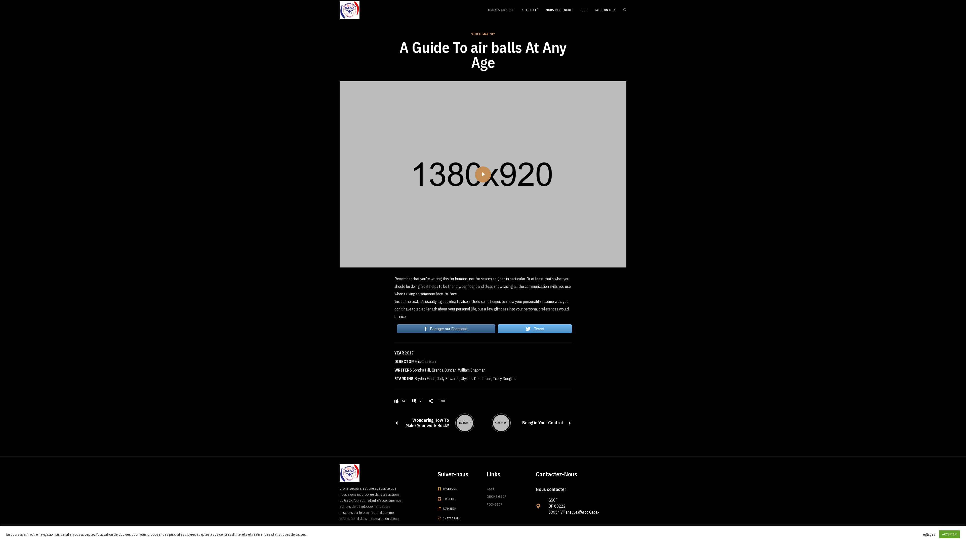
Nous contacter (551, 489)
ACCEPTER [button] (949, 534)
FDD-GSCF (494, 504)
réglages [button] (928, 534)
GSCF (491, 488)
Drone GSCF (496, 496)
